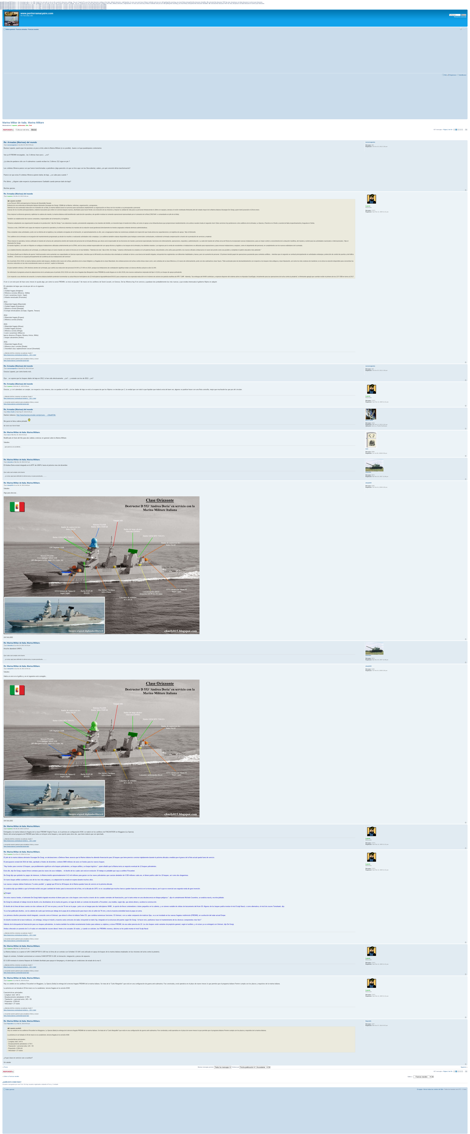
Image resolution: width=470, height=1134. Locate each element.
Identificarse (462, 75)
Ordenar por (236, 1067)
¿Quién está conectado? (11, 1082)
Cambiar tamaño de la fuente (464, 29)
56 (466, 129)
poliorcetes (21, 125)
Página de (447, 129)
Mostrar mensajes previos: (206, 1067)
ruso (8, 434)
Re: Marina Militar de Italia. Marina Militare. (22, 432)
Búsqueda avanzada (460, 16)
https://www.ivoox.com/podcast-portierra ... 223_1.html (20, 355)
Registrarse (452, 75)
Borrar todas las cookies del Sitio (433, 1089)
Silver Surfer (11, 412)
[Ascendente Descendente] (263, 1067)
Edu (27, 125)
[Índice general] (12, 18)
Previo (6, 1067)
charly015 (10, 485)
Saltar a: (410, 1076)
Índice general (10, 29)
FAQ (445, 75)
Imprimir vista (460, 29)
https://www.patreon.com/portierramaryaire (16, 360)
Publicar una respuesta (6, 129)
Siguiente (463, 1067)
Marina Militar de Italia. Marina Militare (23, 122)
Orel (30, 125)
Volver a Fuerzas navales (11, 1076)
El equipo (419, 1089)
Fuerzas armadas (21, 29)
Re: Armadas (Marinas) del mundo (20, 142)
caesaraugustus (12, 145)
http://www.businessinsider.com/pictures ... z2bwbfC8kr (36, 415)
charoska (10, 462)
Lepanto (14, 125)
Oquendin (10, 1023)
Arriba (465, 190)
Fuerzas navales (33, 29)
